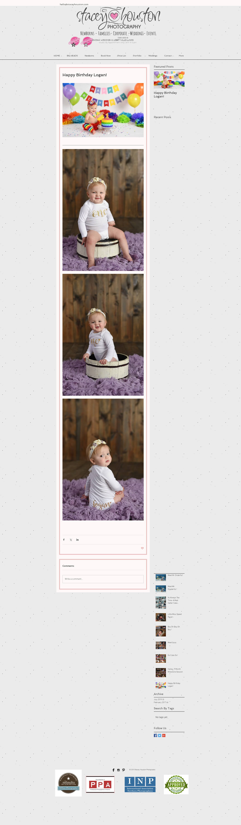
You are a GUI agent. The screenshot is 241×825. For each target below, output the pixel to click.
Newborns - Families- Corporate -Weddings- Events (118, 33)
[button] (137, 56)
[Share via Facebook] (63, 539)
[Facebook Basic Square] (155, 735)
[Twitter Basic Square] (159, 735)
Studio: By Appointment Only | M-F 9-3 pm (115, 42)
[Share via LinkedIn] (77, 539)
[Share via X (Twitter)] (70, 539)
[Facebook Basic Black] (113, 770)
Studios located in (113, 37)
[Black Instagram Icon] (118, 770)
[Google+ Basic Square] (163, 735)
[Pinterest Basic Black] (123, 770)
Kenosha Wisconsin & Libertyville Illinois (99, 40)
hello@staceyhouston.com (74, 4)
